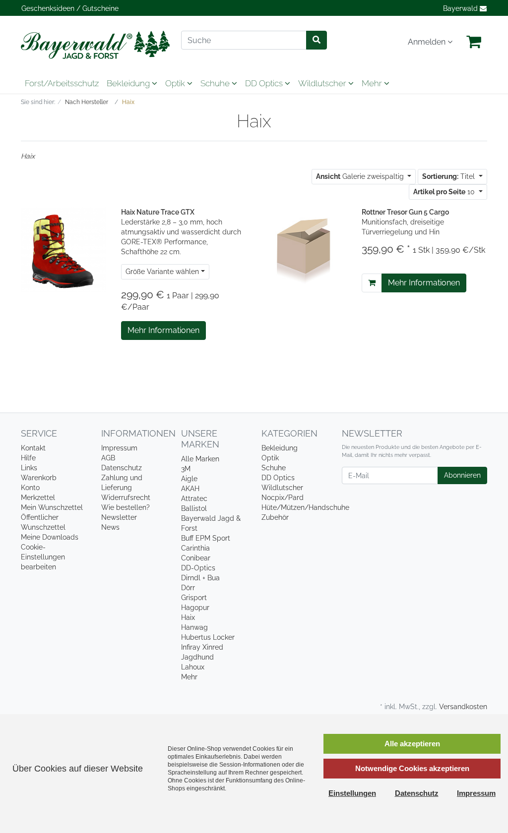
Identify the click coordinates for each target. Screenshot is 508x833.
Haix (188, 617)
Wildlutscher (323, 83)
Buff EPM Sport (205, 538)
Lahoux (192, 667)
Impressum (119, 448)
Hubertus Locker (208, 637)
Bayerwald (461, 8)
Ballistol (194, 508)
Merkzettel (38, 497)
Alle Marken (200, 459)
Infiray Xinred (202, 647)
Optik (176, 83)
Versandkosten (463, 707)
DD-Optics (198, 568)
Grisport (194, 598)
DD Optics (265, 83)
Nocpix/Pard (282, 497)
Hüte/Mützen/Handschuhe (305, 507)
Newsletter (119, 517)
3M (185, 469)
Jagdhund (197, 657)
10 (445, 192)
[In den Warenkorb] (372, 283)
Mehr (189, 677)
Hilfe (28, 458)
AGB (108, 458)
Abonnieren (462, 475)
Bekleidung (129, 83)
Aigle (189, 479)
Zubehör (275, 517)
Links (29, 468)
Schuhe (216, 83)
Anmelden (427, 42)
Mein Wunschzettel (52, 507)
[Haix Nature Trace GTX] (63, 249)
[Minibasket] (473, 42)
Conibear (195, 558)
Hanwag (194, 627)
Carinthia (195, 548)
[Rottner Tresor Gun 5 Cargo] (304, 249)
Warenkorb (39, 478)
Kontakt (33, 448)
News (110, 527)
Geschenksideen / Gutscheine (70, 8)
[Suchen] (316, 40)
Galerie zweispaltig (361, 176)
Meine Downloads (49, 537)
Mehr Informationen (163, 330)
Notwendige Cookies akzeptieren (412, 768)
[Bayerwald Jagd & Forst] (93, 45)
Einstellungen (352, 793)
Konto (30, 488)
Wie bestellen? (125, 507)
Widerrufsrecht (125, 497)
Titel (449, 176)
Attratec (194, 498)
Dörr (188, 588)
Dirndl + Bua (200, 578)
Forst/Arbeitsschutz (62, 83)
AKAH (190, 489)
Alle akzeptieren (412, 743)
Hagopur (195, 607)
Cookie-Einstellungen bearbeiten (43, 557)
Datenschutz (121, 468)
